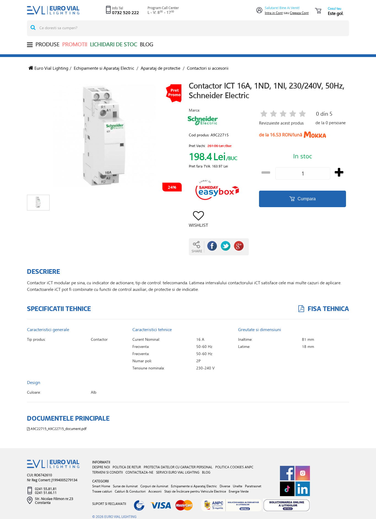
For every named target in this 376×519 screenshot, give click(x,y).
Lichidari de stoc (113, 44)
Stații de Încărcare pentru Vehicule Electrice (195, 491)
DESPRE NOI (101, 467)
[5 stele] (302, 114)
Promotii (74, 44)
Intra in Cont (274, 12)
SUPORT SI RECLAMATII (109, 503)
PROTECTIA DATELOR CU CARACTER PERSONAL (178, 467)
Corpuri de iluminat (154, 486)
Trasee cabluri (102, 491)
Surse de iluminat (125, 486)
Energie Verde (239, 491)
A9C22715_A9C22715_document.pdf (58, 428)
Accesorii (155, 491)
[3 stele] (283, 114)
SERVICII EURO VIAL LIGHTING (177, 472)
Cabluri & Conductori (130, 491)
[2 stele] (273, 114)
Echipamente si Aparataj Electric (104, 68)
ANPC (249, 467)
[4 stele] (293, 114)
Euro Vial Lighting (50, 68)
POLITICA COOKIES (229, 467)
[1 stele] (264, 114)
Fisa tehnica (327, 308)
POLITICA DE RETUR (127, 467)
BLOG (146, 44)
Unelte (237, 486)
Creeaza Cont (299, 12)
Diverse (225, 486)
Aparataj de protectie (160, 68)
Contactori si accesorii (207, 68)
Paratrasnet (253, 486)
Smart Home (101, 486)
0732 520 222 (125, 12)
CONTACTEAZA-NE (139, 472)
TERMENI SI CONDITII (107, 472)
